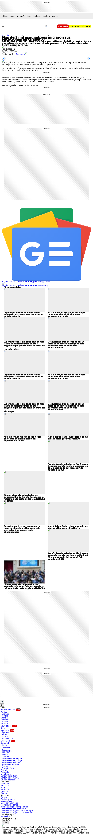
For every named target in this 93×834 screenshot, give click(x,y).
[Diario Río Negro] (46, 26)
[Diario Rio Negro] (3, 825)
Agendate (7, 730)
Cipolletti (46, 16)
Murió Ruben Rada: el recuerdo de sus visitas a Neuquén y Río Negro (68, 438)
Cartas (5, 766)
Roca (29, 16)
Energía (4, 718)
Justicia (5, 716)
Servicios (5, 724)
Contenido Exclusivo (9, 776)
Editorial (5, 757)
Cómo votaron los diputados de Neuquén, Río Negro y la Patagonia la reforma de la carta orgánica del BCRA (24, 497)
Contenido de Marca (10, 778)
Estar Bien (7, 741)
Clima (4, 745)
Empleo (4, 797)
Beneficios (5, 816)
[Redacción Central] (3, 47)
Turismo (4, 722)
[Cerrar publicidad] (2, 701)
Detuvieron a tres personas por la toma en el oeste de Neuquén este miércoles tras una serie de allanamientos (66, 344)
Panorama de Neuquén (12, 759)
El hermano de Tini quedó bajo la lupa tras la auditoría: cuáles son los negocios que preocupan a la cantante (24, 343)
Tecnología (7, 751)
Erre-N (5, 737)
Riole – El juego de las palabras (14, 807)
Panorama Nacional (10, 764)
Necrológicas (6, 801)
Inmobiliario (6, 774)
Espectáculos (8, 739)
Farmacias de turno (9, 805)
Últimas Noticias (10, 710)
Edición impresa (8, 780)
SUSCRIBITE (80, 26)
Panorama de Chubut (11, 762)
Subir (5, 823)
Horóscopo (7, 747)
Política (4, 712)
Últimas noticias (8, 16)
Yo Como (5, 753)
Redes (3, 728)
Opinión (4, 755)
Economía (5, 720)
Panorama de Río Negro (12, 761)
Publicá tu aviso (8, 799)
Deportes (5, 733)
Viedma (55, 16)
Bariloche (37, 16)
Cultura (4, 735)
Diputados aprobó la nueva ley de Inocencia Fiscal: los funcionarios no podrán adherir (23, 314)
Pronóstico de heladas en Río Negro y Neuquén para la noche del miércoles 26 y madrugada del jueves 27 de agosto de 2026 (68, 467)
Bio (3, 749)
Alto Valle (5, 786)
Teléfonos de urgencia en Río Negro (17, 811)
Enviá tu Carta (8, 768)
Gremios (5, 714)
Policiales (5, 770)
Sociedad (6, 35)
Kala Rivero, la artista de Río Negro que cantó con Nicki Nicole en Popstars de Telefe (66, 314)
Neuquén (21, 16)
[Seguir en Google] (3, 60)
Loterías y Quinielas (9, 803)
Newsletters (9, 726)
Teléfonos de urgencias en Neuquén (17, 813)
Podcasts (5, 772)
